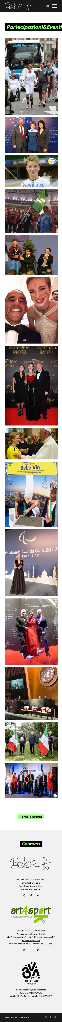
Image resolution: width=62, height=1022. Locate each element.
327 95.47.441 (23, 996)
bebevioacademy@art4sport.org (31, 989)
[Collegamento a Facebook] (50, 1017)
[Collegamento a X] (55, 1017)
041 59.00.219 (24, 943)
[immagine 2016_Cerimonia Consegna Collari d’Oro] (32, 256)
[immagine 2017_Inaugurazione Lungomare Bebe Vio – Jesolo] (32, 495)
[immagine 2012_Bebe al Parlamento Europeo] (32, 136)
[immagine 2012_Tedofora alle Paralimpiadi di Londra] (32, 77)
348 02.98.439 (45, 996)
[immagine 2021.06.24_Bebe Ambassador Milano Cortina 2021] (32, 781)
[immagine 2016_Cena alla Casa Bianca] (32, 311)
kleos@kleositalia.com (31, 889)
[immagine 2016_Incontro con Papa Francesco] (32, 445)
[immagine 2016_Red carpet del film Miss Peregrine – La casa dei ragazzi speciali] (32, 387)
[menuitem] (53, 6)
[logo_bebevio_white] (26, 6)
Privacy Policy (10, 1017)
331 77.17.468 (46, 943)
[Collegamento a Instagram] (46, 1017)
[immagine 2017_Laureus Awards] (32, 632)
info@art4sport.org (31, 940)
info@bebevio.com (31, 882)
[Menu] (53, 6)
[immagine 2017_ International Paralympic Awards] (32, 563)
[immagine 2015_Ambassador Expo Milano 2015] (32, 172)
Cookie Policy (23, 1017)
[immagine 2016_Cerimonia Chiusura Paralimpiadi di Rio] (32, 212)
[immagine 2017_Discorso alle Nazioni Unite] (32, 694)
